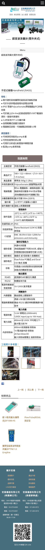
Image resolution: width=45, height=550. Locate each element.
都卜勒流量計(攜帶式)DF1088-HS (10, 419)
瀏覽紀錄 (32, 14)
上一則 (21, 389)
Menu (22, 50)
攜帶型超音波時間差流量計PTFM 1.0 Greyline (11, 449)
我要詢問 (23, 158)
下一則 (41, 389)
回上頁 (31, 389)
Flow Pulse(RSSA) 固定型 (32, 419)
